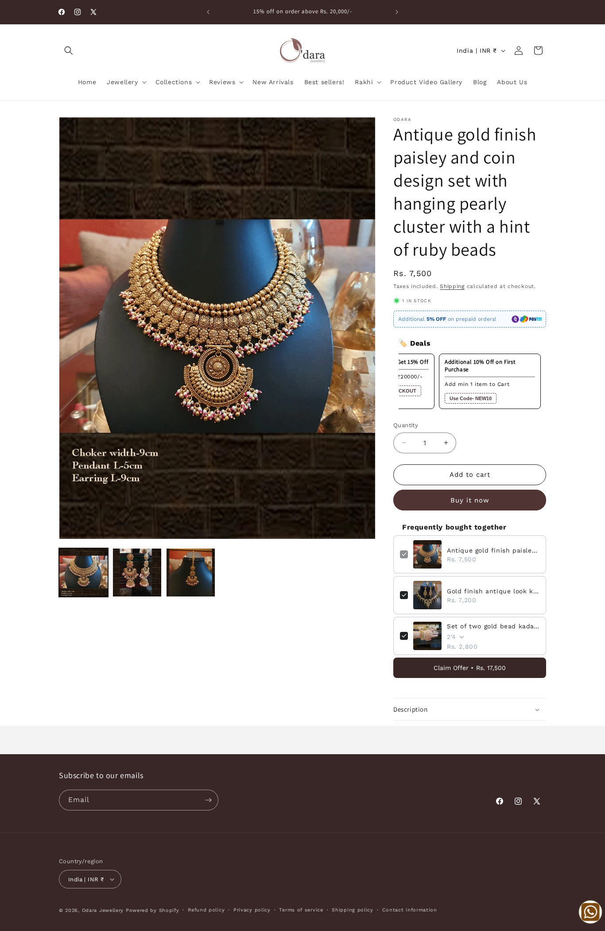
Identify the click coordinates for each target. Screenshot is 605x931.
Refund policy (206, 910)
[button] (68, 50)
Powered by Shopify (152, 910)
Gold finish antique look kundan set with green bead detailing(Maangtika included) (493, 591)
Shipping (452, 286)
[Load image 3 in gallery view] (190, 572)
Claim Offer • (470, 667)
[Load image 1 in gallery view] (83, 572)
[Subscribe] (208, 800)
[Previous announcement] (208, 12)
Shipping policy (352, 910)
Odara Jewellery (103, 910)
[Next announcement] (397, 12)
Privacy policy (252, 910)
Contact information (409, 910)
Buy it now (469, 500)
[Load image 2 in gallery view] (137, 572)
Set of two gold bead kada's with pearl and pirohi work (493, 626)
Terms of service (301, 910)
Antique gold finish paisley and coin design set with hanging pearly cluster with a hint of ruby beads (493, 550)
